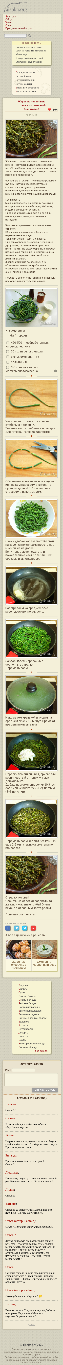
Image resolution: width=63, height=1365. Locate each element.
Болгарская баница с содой (29, 58)
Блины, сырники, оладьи (32, 1018)
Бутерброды (25, 1028)
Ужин (8, 22)
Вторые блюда (26, 996)
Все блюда (41, 1050)
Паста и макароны (29, 1007)
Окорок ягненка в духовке (29, 46)
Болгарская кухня (25, 72)
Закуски (23, 985)
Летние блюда (23, 76)
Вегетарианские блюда (31, 1043)
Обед (8, 19)
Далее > (31, 1324)
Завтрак (10, 16)
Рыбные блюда (27, 1003)
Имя (8, 1069)
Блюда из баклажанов (27, 87)
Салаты (23, 988)
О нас (8, 25)
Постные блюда (27, 1047)
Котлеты (23, 1025)
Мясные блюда (27, 999)
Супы (21, 992)
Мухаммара (21, 54)
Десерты (23, 1032)
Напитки (23, 1036)
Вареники (23, 1021)
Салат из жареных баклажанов (31, 50)
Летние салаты (24, 83)
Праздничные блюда (18, 28)
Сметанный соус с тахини (29, 61)
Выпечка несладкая (29, 1010)
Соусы (22, 1039)
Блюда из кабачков (26, 91)
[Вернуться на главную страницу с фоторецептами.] (15, 11)
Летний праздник (25, 79)
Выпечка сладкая (28, 1014)
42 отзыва (31, 115)
